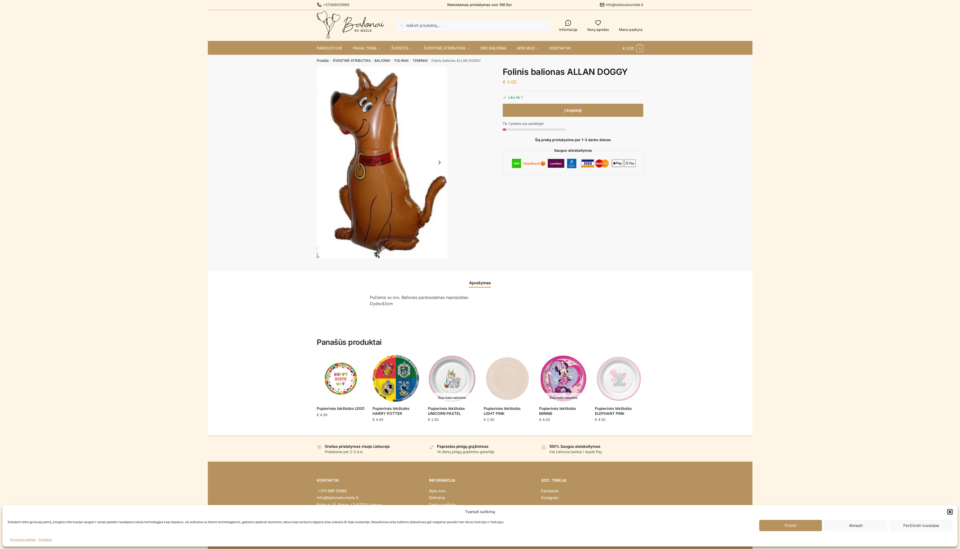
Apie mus (437, 490)
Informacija (568, 29)
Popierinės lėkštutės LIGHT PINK (502, 411)
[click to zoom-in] (382, 162)
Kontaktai (45, 539)
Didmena (437, 497)
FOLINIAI (401, 61)
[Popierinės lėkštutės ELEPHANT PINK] (619, 379)
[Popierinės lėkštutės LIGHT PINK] (508, 379)
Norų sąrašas (598, 29)
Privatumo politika (23, 539)
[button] (949, 511)
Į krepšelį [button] (341, 430)
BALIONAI (382, 61)
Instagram (550, 497)
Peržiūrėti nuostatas (921, 525)
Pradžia (323, 61)
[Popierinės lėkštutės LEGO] (341, 379)
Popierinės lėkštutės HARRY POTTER (390, 411)
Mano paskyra (631, 29)
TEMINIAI (420, 61)
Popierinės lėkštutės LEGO (341, 408)
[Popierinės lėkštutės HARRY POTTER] (396, 379)
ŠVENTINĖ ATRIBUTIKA (352, 61)
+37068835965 (336, 5)
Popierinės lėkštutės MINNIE (557, 411)
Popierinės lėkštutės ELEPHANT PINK (613, 411)
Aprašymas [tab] (480, 282)
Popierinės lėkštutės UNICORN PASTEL (446, 411)
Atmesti (856, 525)
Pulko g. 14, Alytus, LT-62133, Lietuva (349, 504)
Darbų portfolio (442, 504)
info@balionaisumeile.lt (624, 5)
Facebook (550, 490)
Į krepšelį (573, 110)
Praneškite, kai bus (451, 430)
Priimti (790, 525)
